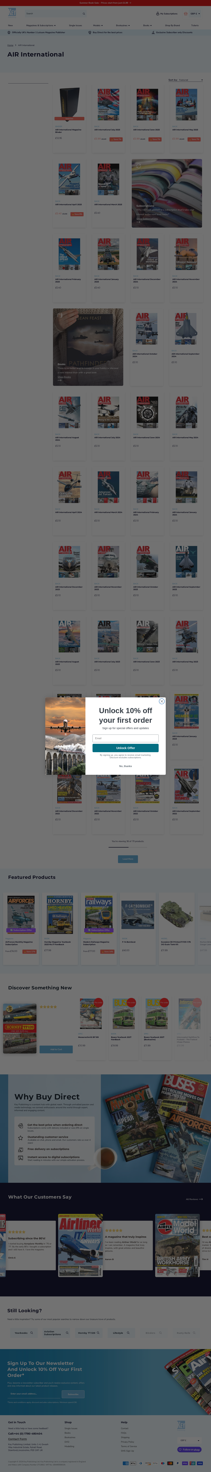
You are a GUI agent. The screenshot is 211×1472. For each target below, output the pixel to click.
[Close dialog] (162, 701)
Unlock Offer (125, 748)
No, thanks (125, 766)
